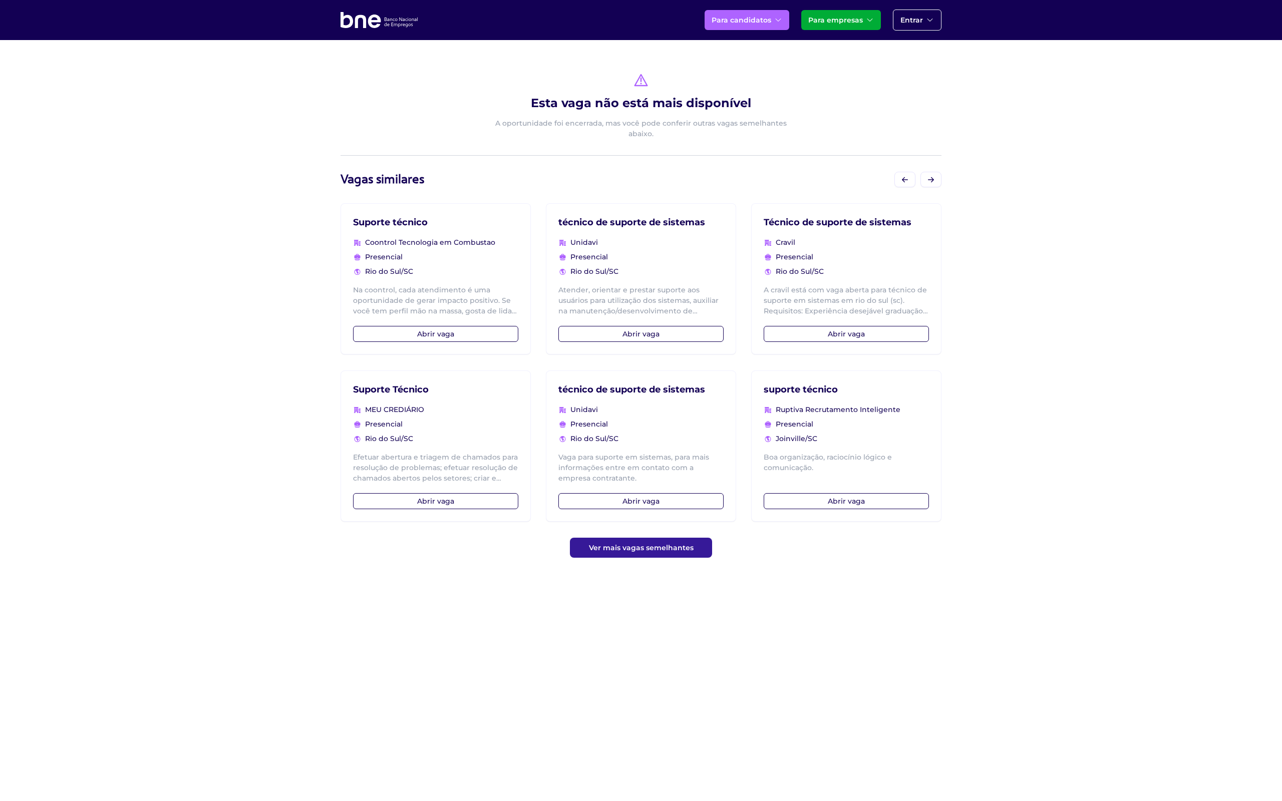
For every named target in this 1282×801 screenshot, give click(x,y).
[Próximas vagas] (930, 179)
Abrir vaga (435, 333)
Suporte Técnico (391, 389)
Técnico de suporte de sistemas (837, 222)
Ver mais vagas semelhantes (641, 547)
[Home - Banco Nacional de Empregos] (379, 20)
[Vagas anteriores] (904, 179)
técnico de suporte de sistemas (631, 222)
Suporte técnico (390, 222)
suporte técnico (801, 389)
